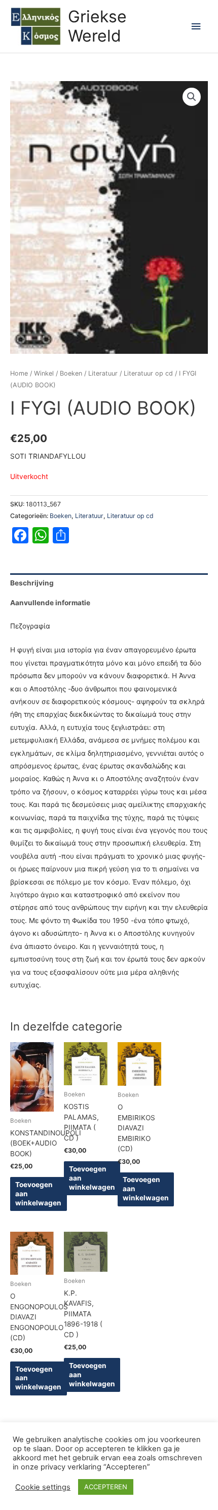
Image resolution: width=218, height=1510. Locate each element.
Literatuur (103, 373)
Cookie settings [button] (42, 1487)
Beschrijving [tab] (32, 583)
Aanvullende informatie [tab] (50, 603)
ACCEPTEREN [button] (105, 1487)
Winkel (44, 373)
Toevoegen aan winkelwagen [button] (38, 1194)
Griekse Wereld (97, 26)
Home (19, 373)
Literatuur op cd (148, 373)
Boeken (71, 373)
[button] (192, 97)
